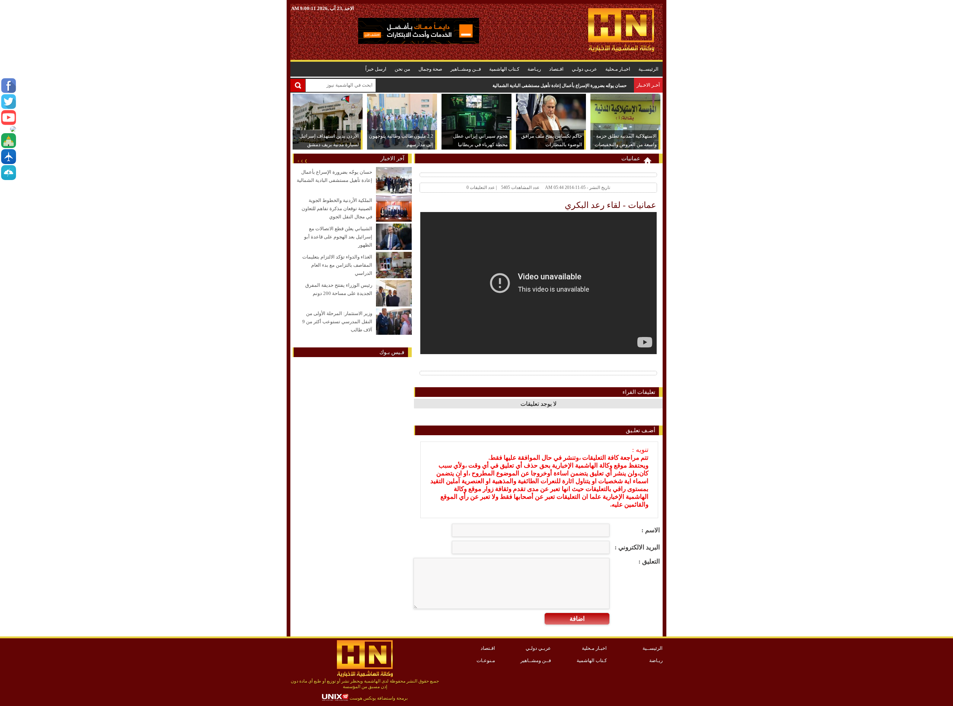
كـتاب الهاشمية (504, 69)
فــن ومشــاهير (465, 69)
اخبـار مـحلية (617, 69)
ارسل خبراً (375, 69)
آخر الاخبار (392, 158)
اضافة (577, 618)
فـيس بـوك (391, 352)
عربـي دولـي (584, 69)
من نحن (402, 69)
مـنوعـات (485, 660)
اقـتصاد (556, 69)
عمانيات (630, 158)
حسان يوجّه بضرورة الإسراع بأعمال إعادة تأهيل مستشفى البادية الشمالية (560, 85)
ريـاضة (534, 69)
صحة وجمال (430, 69)
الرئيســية (648, 69)
